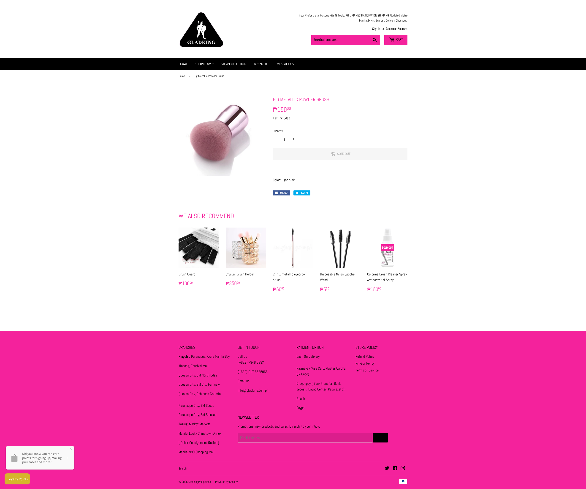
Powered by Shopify (226, 482)
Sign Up (380, 437)
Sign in (376, 29)
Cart (399, 39)
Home (183, 64)
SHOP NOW (203, 64)
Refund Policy (364, 356)
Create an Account (396, 29)
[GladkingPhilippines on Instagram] (403, 468)
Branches (261, 64)
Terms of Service (367, 370)
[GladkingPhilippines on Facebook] (395, 468)
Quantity (278, 131)
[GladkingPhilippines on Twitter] (387, 468)
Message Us (285, 64)
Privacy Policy (364, 363)
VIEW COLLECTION (234, 64)
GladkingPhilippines (199, 482)
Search (183, 468)
